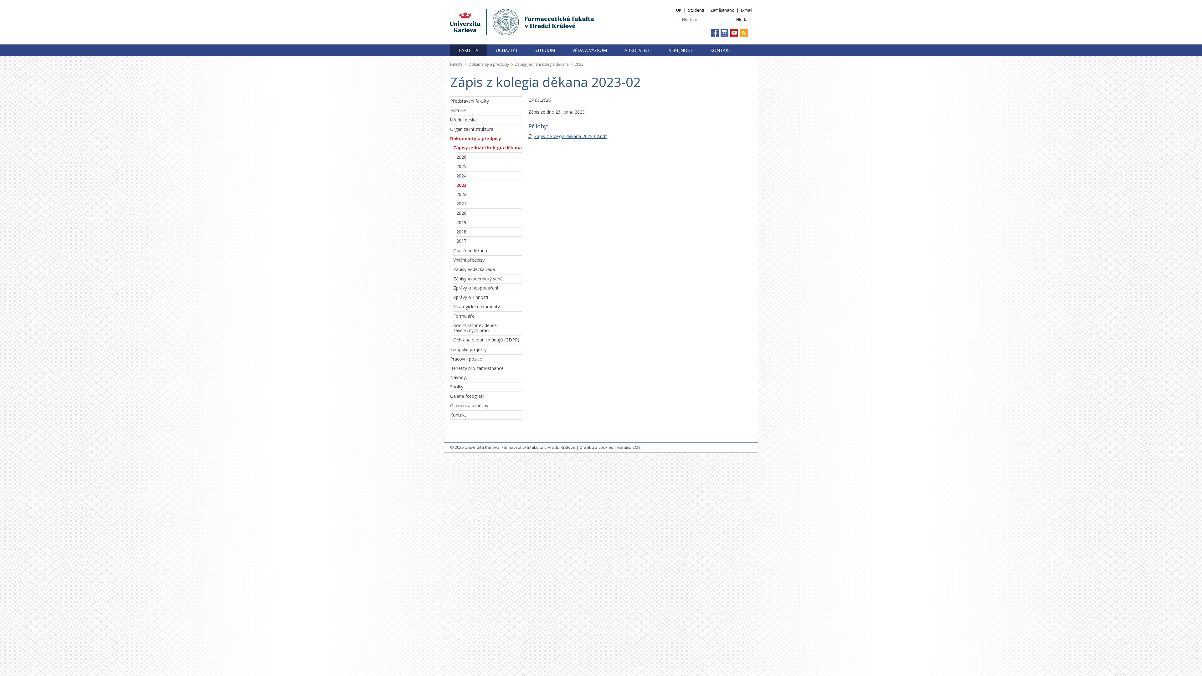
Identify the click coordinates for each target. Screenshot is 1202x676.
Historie (458, 110)
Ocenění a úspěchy (469, 405)
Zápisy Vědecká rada (474, 269)
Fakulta (468, 50)
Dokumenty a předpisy (489, 64)
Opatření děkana (470, 250)
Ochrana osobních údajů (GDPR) (486, 340)
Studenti (696, 10)
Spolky (456, 387)
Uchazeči (506, 50)
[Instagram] (724, 33)
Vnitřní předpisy (469, 260)
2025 (461, 166)
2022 (461, 194)
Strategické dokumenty (476, 307)
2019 (461, 222)
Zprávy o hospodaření (475, 288)
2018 (461, 232)
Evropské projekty (468, 349)
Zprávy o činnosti (470, 297)
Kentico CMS (629, 447)
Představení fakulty (469, 101)
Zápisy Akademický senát (478, 279)
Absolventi (637, 50)
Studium (545, 50)
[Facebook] (715, 33)
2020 (461, 213)
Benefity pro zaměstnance (477, 368)
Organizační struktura (471, 129)
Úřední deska (463, 120)
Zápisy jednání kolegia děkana (542, 64)
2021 (461, 204)
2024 (461, 176)
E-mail (746, 10)
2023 (461, 185)
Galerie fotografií (467, 396)
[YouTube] (734, 33)
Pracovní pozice (466, 359)
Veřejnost (681, 50)
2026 (461, 157)
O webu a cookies (596, 447)
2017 (461, 241)
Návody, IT (461, 377)
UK (678, 10)
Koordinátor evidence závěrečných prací (475, 328)
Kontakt (720, 50)
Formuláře (464, 316)
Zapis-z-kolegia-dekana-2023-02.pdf (570, 136)
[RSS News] (744, 33)
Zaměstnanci (722, 10)
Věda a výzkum (590, 50)
